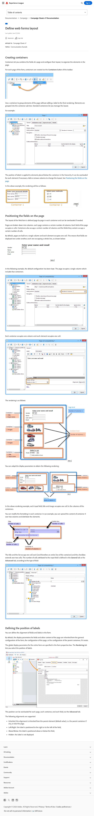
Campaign (24, 18)
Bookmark (11, 38)
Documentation (11, 18)
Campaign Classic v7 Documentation (45, 18)
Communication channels (19, 47)
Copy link (20, 38)
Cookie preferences (63, 807)
